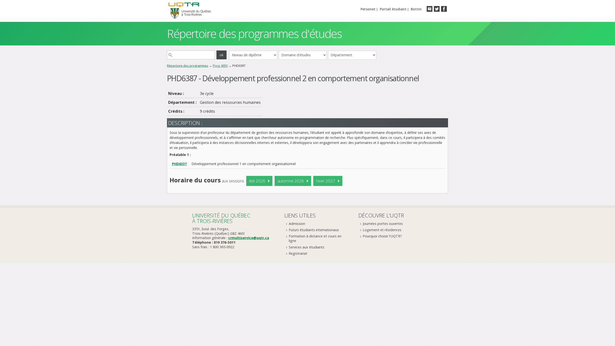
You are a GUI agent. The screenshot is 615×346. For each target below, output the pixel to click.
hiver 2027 (325, 181)
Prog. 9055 (220, 65)
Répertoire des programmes (187, 65)
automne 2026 (290, 181)
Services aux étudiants (306, 247)
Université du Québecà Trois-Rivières (221, 218)
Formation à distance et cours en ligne (315, 238)
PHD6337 (179, 163)
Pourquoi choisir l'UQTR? (382, 236)
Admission (297, 223)
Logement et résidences (382, 230)
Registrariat (298, 253)
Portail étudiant (393, 9)
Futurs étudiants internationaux (314, 230)
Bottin (416, 9)
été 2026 (257, 181)
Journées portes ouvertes (383, 223)
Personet (368, 9)
